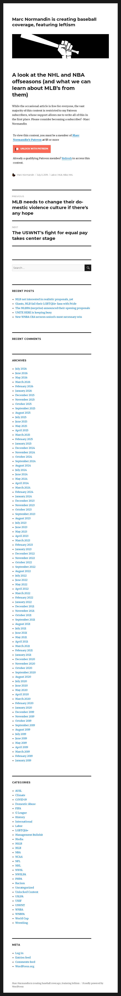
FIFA (18, 808)
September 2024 (25, 461)
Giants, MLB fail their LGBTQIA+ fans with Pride (45, 303)
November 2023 (25, 505)
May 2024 (21, 478)
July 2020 (21, 681)
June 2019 (21, 738)
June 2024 (21, 474)
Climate (20, 795)
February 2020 (24, 703)
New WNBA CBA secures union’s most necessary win (48, 316)
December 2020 (25, 659)
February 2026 (24, 386)
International (23, 821)
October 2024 (23, 456)
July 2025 (20, 417)
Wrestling (21, 922)
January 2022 (23, 602)
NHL (71, 175)
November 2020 (25, 663)
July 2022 (21, 575)
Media (19, 839)
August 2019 (22, 729)
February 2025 (24, 439)
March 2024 (22, 487)
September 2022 (25, 566)
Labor (54, 175)
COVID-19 (21, 799)
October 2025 (23, 404)
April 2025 (21, 430)
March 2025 (22, 434)
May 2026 (21, 377)
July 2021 (20, 628)
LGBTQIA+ (22, 830)
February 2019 (24, 756)
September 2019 (25, 725)
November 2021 (24, 610)
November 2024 (25, 452)
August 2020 (23, 676)
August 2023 (23, 518)
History (20, 817)
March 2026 (22, 382)
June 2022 (21, 580)
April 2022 (22, 588)
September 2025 (25, 408)
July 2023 (20, 522)
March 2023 (22, 540)
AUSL (18, 790)
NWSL (19, 870)
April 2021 (21, 641)
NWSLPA (20, 874)
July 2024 (21, 470)
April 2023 (21, 536)
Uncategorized (24, 887)
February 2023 (24, 544)
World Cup (22, 918)
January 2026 (23, 390)
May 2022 (21, 584)
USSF (18, 900)
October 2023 (23, 509)
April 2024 (22, 483)
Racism (20, 883)
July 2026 (21, 368)
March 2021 (22, 646)
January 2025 (23, 443)
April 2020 (22, 694)
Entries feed (23, 957)
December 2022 (25, 553)
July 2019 (20, 734)
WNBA (19, 909)
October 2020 (23, 668)
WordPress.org (24, 966)
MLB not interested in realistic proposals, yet (44, 299)
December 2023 (25, 500)
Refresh (67, 158)
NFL (17, 861)
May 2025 (21, 426)
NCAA (19, 856)
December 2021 (24, 606)
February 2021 (24, 650)
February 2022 (24, 597)
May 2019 (21, 742)
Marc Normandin (25, 175)
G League (21, 812)
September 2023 (25, 514)
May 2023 (21, 531)
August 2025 (23, 412)
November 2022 (25, 558)
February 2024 (24, 492)
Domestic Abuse (25, 804)
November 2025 (25, 399)
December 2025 (25, 395)
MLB (60, 175)
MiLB (18, 843)
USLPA (19, 896)
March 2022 (22, 593)
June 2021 (21, 632)
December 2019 (24, 712)
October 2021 (23, 615)
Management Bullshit (29, 834)
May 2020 (21, 690)
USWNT (20, 905)
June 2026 (21, 373)
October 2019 (23, 720)
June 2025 (21, 421)
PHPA (18, 878)
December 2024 (25, 448)
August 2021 (22, 624)
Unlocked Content (26, 892)
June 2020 (21, 685)
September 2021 (25, 619)
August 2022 (23, 571)
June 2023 (21, 527)
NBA (65, 175)
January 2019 (23, 760)
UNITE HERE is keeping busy (33, 312)
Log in (19, 953)
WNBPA (20, 914)
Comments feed (25, 961)
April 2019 (21, 747)
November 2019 (24, 716)
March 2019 (22, 751)
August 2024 (23, 465)
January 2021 (23, 654)
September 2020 (25, 672)
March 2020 (23, 698)
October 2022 (23, 562)
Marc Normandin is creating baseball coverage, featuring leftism (54, 22)
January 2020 (23, 707)
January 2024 (23, 496)
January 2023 (23, 549)
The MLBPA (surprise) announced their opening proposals (52, 308)
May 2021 (21, 637)
